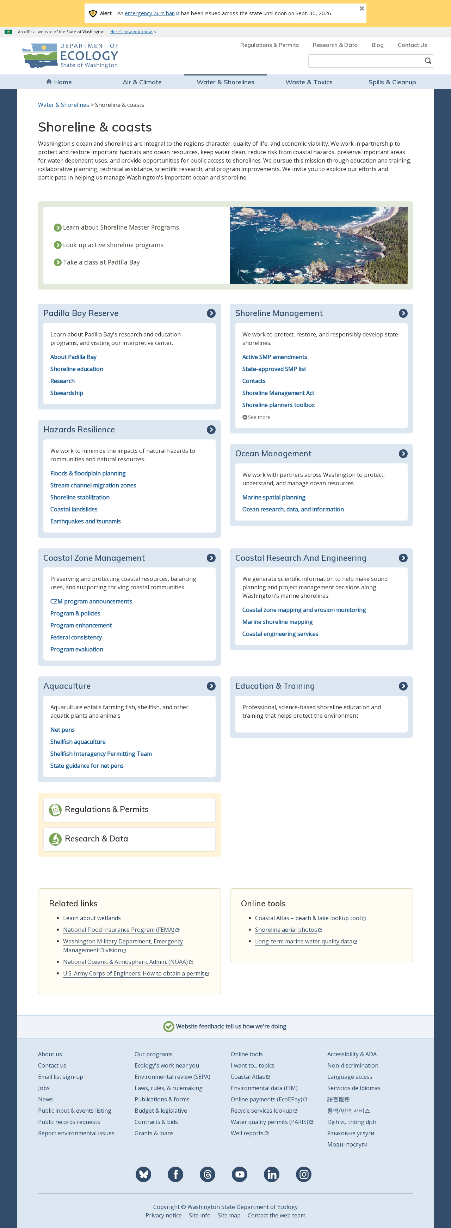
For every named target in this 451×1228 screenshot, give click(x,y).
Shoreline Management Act (278, 392)
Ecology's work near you (167, 1065)
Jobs (44, 1088)
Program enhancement (81, 625)
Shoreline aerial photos (286, 930)
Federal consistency (76, 637)
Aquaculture (67, 686)
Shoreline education (76, 368)
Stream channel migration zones (93, 485)
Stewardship (66, 392)
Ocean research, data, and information (293, 509)
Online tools (247, 1054)
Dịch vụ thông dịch (351, 1122)
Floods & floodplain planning (88, 473)
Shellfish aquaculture (78, 741)
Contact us (52, 1065)
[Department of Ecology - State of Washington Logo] (62, 55)
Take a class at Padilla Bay (101, 262)
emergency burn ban (150, 13)
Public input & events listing (74, 1110)
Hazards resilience (79, 429)
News (45, 1099)
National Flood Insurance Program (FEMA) (118, 930)
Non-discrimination (352, 1065)
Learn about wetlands (92, 918)
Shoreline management (279, 313)
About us (50, 1054)
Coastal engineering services (280, 633)
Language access (349, 1077)
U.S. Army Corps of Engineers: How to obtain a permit (133, 973)
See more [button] (259, 417)
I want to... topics (252, 1065)
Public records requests (69, 1122)
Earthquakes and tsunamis (85, 521)
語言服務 (338, 1099)
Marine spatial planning (273, 497)
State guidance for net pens (87, 765)
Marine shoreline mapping (277, 621)
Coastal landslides (74, 509)
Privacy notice (164, 1215)
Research (62, 380)
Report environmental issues (76, 1133)
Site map (229, 1215)
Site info (200, 1215)
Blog (378, 44)
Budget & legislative (161, 1110)
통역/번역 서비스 (348, 1110)
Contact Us (412, 44)
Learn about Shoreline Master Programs (121, 227)
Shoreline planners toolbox (278, 404)
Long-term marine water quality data (303, 941)
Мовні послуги (347, 1144)
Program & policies (75, 613)
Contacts (254, 380)
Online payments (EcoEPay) (266, 1099)
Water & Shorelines (225, 82)
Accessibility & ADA (352, 1054)
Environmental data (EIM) (264, 1088)
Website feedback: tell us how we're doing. (231, 1027)
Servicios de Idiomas (354, 1088)
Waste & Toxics (309, 82)
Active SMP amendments (274, 356)
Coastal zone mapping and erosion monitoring (304, 609)
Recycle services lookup (261, 1110)
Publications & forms (162, 1099)
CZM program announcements (91, 601)
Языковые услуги (350, 1133)
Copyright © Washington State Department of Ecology (225, 1207)
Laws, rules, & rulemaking (169, 1088)
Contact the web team (276, 1215)
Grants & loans (154, 1133)
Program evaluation (76, 649)
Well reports (247, 1133)
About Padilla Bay (73, 356)
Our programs (154, 1054)
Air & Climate (142, 82)
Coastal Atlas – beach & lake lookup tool (308, 918)
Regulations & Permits (269, 44)
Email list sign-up (60, 1077)
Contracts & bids (156, 1122)
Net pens (62, 729)
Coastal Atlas (248, 1077)
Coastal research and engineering (301, 558)
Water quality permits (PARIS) (269, 1122)
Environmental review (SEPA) (172, 1077)
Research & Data (335, 44)
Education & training (275, 686)
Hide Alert (346, 9)
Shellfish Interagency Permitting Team (101, 753)
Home (63, 82)
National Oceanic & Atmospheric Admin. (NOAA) (125, 962)
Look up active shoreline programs (113, 245)
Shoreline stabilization (80, 497)
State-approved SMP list (274, 368)
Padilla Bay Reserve (80, 313)
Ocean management (273, 453)
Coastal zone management (94, 558)
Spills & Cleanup (392, 82)
